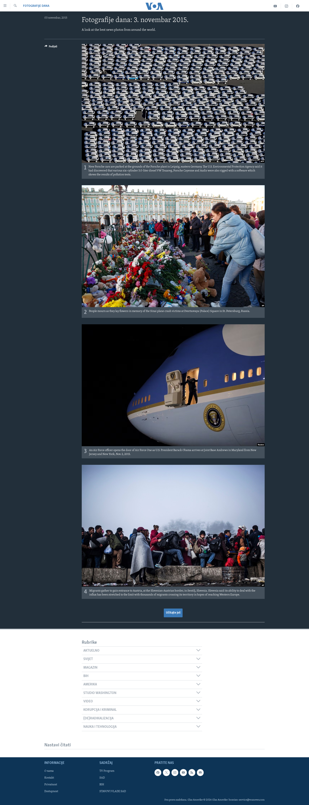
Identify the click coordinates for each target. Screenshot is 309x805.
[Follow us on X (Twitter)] (166, 772)
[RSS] (191, 772)
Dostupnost (51, 791)
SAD (102, 778)
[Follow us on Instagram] (174, 772)
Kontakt (49, 778)
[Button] (51, 47)
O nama (49, 771)
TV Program (106, 771)
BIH (101, 784)
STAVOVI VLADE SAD (112, 791)
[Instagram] (286, 6)
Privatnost (50, 784)
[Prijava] (200, 772)
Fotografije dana (36, 6)
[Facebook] (297, 6)
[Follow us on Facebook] (157, 772)
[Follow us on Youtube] (183, 772)
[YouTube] (275, 6)
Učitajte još (173, 612)
